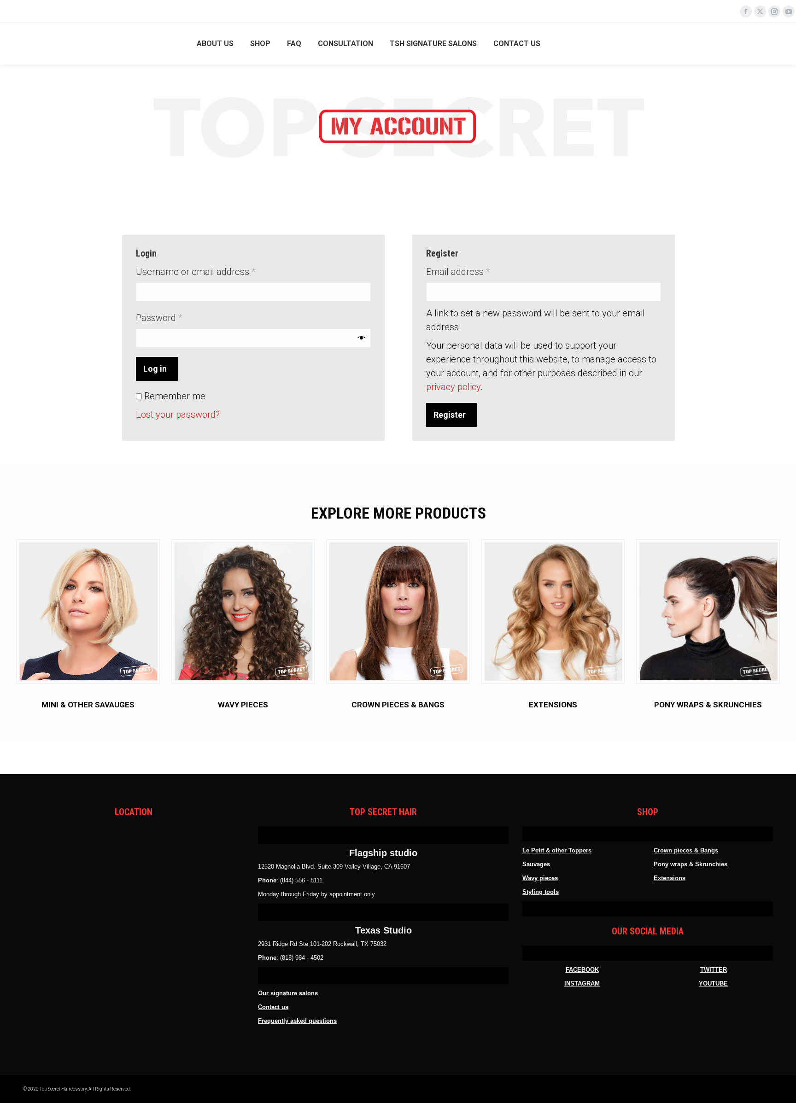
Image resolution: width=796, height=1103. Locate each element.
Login (766, 44)
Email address (476, 271)
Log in (155, 369)
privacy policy (453, 386)
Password (177, 317)
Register (449, 415)
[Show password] (361, 338)
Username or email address (213, 271)
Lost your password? (178, 414)
